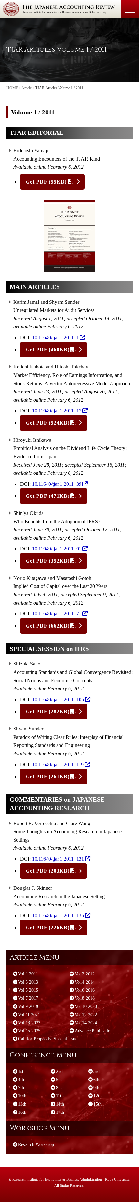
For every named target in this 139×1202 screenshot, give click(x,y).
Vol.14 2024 (86, 1022)
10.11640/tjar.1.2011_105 (58, 699)
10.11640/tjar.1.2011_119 (58, 764)
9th (96, 1087)
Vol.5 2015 (28, 990)
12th (97, 1095)
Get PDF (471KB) (48, 496)
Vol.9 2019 (28, 1006)
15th (97, 1104)
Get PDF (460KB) (48, 349)
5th (59, 1079)
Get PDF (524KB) (48, 423)
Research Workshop (36, 1144)
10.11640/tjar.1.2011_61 (56, 548)
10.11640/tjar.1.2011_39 (56, 484)
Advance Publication (93, 1030)
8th (59, 1087)
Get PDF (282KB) (48, 711)
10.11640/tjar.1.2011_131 (58, 859)
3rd (96, 1071)
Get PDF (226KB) (48, 927)
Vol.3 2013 (28, 982)
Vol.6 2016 (85, 990)
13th (22, 1104)
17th (60, 1112)
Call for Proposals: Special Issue (47, 1039)
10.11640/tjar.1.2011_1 (55, 337)
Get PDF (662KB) (48, 626)
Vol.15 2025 (29, 1030)
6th (96, 1079)
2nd (59, 1071)
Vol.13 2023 (29, 1022)
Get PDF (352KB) (48, 561)
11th (60, 1095)
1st (20, 1071)
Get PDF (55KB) (46, 182)
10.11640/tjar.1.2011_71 (56, 613)
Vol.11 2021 (29, 1014)
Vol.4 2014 (85, 982)
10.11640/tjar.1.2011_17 (56, 410)
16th (22, 1112)
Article (26, 88)
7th (21, 1087)
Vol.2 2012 (85, 974)
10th (22, 1095)
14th (60, 1104)
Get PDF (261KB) (48, 776)
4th (21, 1079)
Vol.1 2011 (28, 974)
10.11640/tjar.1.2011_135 (58, 915)
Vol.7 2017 (28, 998)
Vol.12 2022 (86, 1014)
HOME (12, 88)
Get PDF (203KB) (48, 871)
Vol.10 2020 (86, 1006)
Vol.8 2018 (85, 998)
